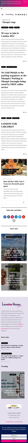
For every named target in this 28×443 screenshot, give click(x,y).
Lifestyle (15, 169)
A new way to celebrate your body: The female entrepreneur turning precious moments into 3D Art (14, 282)
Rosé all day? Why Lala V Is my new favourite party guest (14, 183)
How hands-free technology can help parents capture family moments (12, 346)
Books (8, 118)
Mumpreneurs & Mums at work (14, 266)
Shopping (4, 343)
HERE (19, 324)
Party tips (12, 171)
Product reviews (8, 173)
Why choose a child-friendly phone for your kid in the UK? (12, 393)
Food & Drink (7, 169)
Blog (11, 27)
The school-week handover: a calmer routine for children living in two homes (12, 357)
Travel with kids (11, 66)
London (6, 171)
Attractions (10, 236)
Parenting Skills (6, 353)
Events (17, 27)
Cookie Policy (9, 421)
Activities (4, 27)
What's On (18, 236)
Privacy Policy (18, 421)
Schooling (15, 118)
